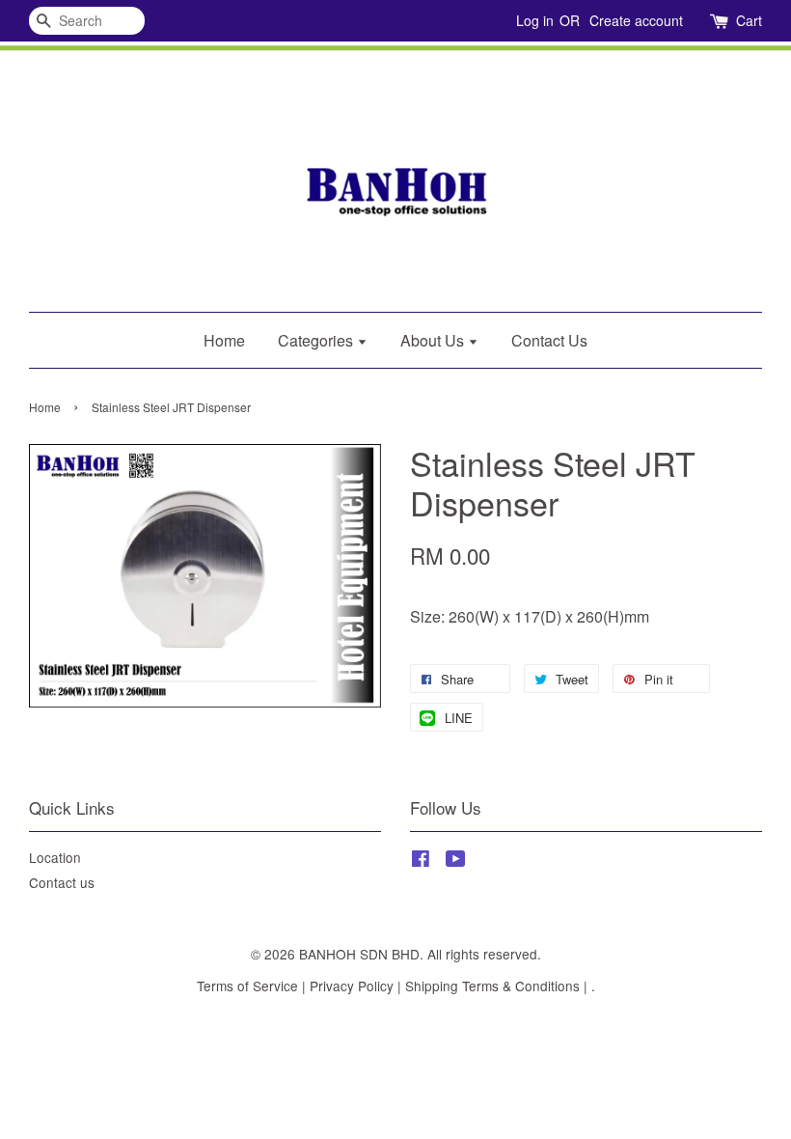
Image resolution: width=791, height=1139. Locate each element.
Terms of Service (247, 985)
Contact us (62, 882)
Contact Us (549, 340)
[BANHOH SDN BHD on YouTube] (456, 861)
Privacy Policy (352, 985)
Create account (636, 20)
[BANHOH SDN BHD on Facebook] (420, 861)
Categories (317, 340)
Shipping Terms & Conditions (492, 985)
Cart (749, 20)
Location (55, 857)
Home (224, 340)
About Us (434, 340)
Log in (535, 20)
